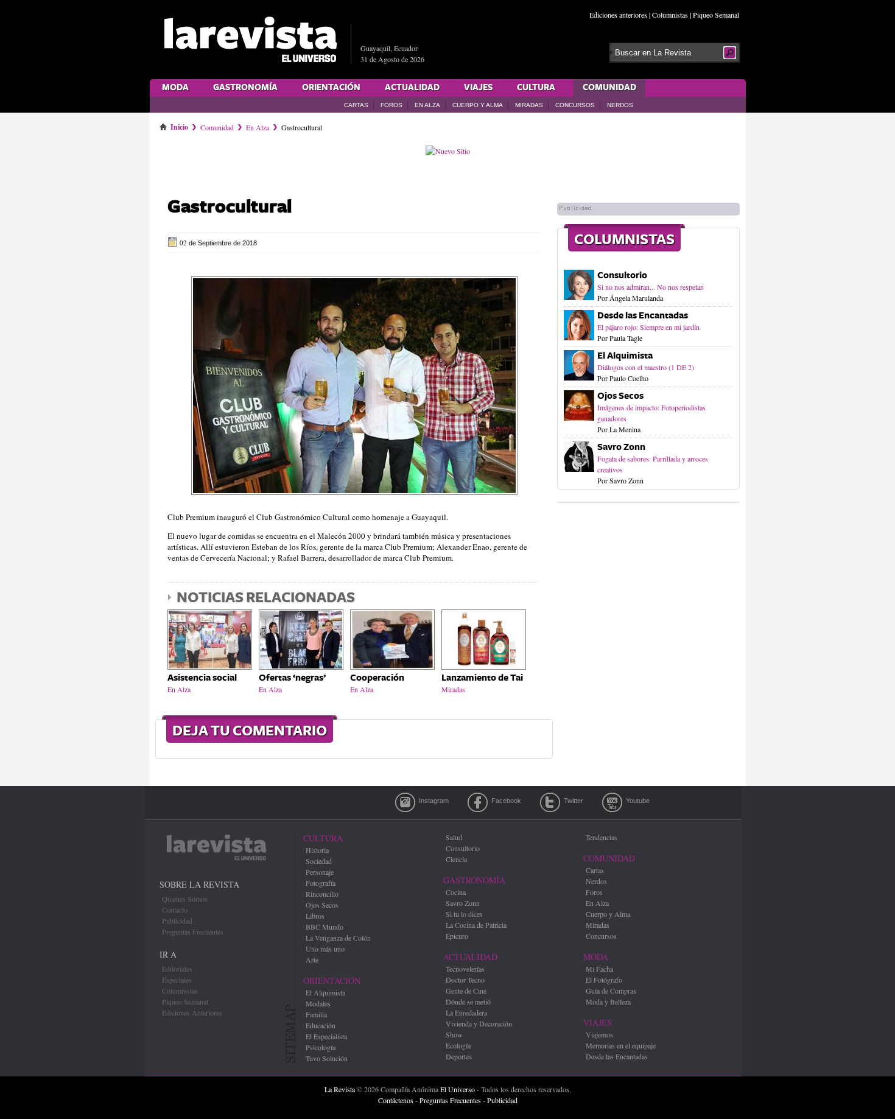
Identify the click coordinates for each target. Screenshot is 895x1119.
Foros (391, 105)
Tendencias (601, 837)
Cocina (456, 892)
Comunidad (609, 87)
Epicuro (457, 936)
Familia (316, 1014)
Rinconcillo (322, 894)
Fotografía (320, 883)
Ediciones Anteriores (192, 1012)
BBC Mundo (324, 926)
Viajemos (599, 1034)
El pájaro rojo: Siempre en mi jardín (648, 327)
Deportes (459, 1056)
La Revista (340, 1089)
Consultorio (622, 275)
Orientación (331, 87)
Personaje (320, 872)
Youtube (612, 802)
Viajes (478, 87)
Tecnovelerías (465, 968)
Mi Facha (599, 968)
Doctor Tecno (465, 979)
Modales (318, 1003)
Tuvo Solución (327, 1058)
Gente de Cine (466, 990)
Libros (315, 916)
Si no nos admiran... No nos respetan (650, 287)
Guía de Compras (611, 990)
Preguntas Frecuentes (192, 931)
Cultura (536, 87)
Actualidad (412, 87)
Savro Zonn (621, 447)
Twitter (550, 802)
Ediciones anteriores (618, 14)
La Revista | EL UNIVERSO (250, 39)
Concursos (575, 105)
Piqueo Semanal (716, 14)
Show (454, 1034)
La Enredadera (466, 1012)
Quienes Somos (185, 898)
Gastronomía (245, 87)
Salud (454, 837)
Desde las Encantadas (642, 315)
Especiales (177, 979)
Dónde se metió (468, 1001)
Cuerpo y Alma (477, 105)
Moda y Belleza (608, 1001)
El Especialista (326, 1036)
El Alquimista (625, 356)
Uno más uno (325, 948)
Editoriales (177, 968)
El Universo (457, 1089)
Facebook (477, 802)
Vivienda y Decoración (479, 1023)
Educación (320, 1025)
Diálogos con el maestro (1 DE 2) (645, 367)
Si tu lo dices (464, 914)
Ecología (458, 1045)
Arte (312, 959)
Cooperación (377, 678)
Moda (175, 87)
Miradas (529, 105)
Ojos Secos (620, 396)
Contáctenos (395, 1100)
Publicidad (177, 920)
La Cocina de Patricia (476, 925)
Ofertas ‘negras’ (292, 678)
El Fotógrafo (604, 979)
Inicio (179, 125)
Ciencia (456, 859)
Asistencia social (202, 678)
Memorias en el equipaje (621, 1045)
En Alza (427, 105)
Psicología (320, 1047)
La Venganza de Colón (338, 937)
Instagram (405, 802)
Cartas (356, 105)
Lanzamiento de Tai (482, 678)
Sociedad (319, 861)
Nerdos (620, 105)
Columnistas (670, 14)
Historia (317, 850)
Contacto (175, 909)
